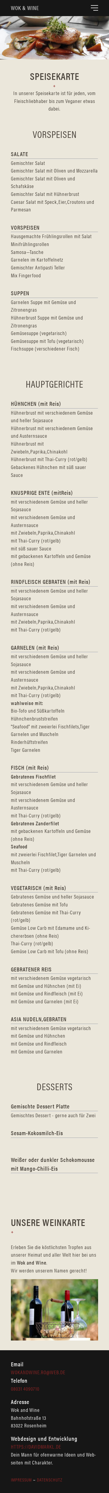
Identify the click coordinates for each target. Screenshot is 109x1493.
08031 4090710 (25, 1388)
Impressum (21, 1479)
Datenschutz (49, 1479)
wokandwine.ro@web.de (38, 1372)
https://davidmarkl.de (36, 1446)
